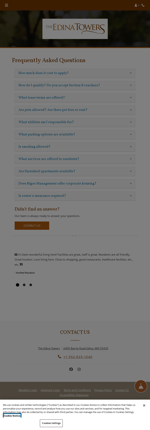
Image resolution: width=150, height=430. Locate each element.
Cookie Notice (12, 415)
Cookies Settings (51, 423)
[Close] (144, 405)
